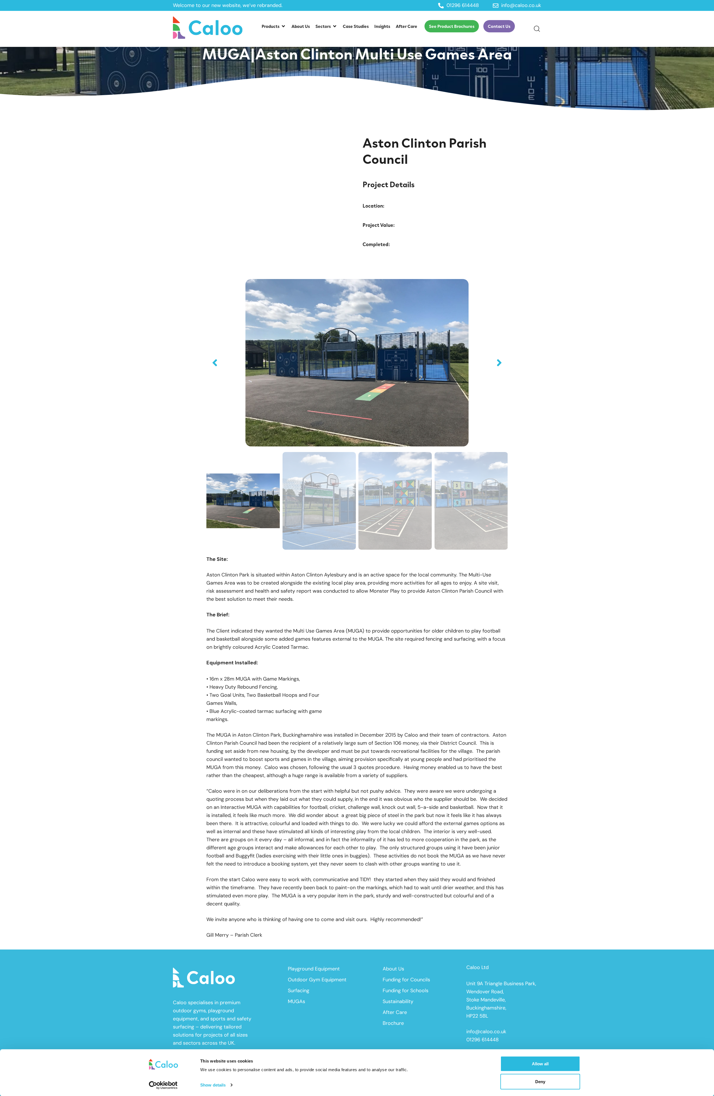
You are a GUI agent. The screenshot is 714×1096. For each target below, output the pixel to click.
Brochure (393, 1023)
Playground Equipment (314, 968)
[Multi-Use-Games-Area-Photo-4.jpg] (357, 362)
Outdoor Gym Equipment (317, 979)
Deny (540, 1081)
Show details (213, 1085)
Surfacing (298, 990)
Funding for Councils (406, 979)
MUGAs (296, 1001)
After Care (395, 1012)
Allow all (540, 1063)
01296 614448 (482, 1039)
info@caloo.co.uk (486, 1031)
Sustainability (398, 1001)
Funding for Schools (405, 990)
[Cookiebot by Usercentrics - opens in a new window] (163, 1085)
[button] (274, 26)
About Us (393, 968)
